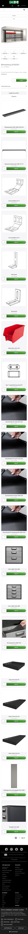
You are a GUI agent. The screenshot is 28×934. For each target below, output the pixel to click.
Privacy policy (14, 859)
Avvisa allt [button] (21, 928)
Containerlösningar (6, 880)
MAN (3, 906)
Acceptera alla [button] (8, 928)
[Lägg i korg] (21, 80)
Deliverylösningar (19, 869)
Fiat (3, 898)
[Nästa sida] (20, 838)
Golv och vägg (5, 872)
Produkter (14, 15)
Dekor (3, 884)
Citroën (4, 895)
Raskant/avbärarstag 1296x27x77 (14, 164)
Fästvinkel (14, 274)
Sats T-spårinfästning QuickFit (14, 385)
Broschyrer (17, 898)
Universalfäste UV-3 (14, 201)
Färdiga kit (17, 875)
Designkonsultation (6, 890)
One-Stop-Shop (18, 895)
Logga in (23, 5)
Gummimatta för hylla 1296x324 (14, 495)
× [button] (26, 909)
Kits (14, 18)
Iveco (3, 904)
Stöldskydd (4, 876)
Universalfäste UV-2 (14, 237)
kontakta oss (4, 74)
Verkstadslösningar (6, 882)
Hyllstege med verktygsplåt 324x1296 (14, 790)
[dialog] (14, 921)
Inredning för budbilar (7, 870)
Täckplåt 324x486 (14, 827)
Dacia (3, 896)
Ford (3, 900)
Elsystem (4, 874)
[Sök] (24, 10)
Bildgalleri (17, 900)
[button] (14, 931)
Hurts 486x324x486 (14, 569)
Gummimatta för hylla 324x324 (14, 422)
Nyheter (16, 902)
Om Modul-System (19, 896)
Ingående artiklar (14, 93)
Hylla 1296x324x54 (14, 753)
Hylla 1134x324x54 (14, 716)
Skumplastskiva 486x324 (14, 643)
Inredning (17, 867)
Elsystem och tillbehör (20, 873)
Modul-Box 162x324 (14, 348)
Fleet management (6, 886)
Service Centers (5, 888)
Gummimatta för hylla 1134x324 (14, 458)
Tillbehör (13, 96)
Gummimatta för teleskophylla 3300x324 (14, 532)
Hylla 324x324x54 (14, 679)
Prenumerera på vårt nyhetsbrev (16, 854)
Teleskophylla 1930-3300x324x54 (14, 127)
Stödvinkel (14, 311)
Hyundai (4, 902)
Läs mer (2, 916)
